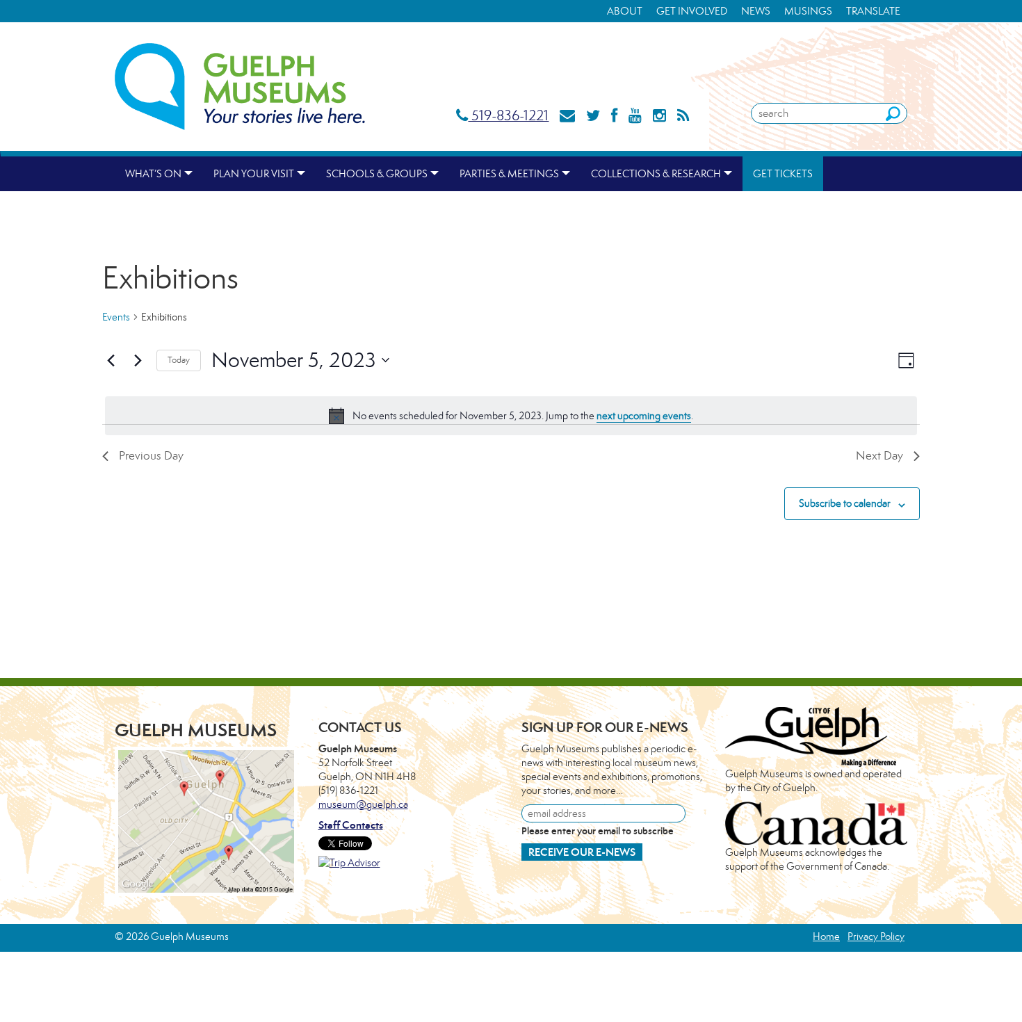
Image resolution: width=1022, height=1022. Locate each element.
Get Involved (691, 10)
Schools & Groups (377, 173)
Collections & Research (656, 173)
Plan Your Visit (253, 173)
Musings (808, 10)
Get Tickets (783, 173)
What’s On (153, 173)
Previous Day (151, 455)
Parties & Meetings (509, 173)
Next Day (879, 455)
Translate (873, 10)
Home (826, 936)
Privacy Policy (876, 936)
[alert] (511, 415)
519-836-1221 (508, 115)
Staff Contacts (350, 825)
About (624, 10)
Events (116, 316)
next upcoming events (644, 415)
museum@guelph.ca (363, 804)
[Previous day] (110, 360)
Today (179, 360)
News (755, 10)
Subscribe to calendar (845, 503)
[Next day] (137, 360)
